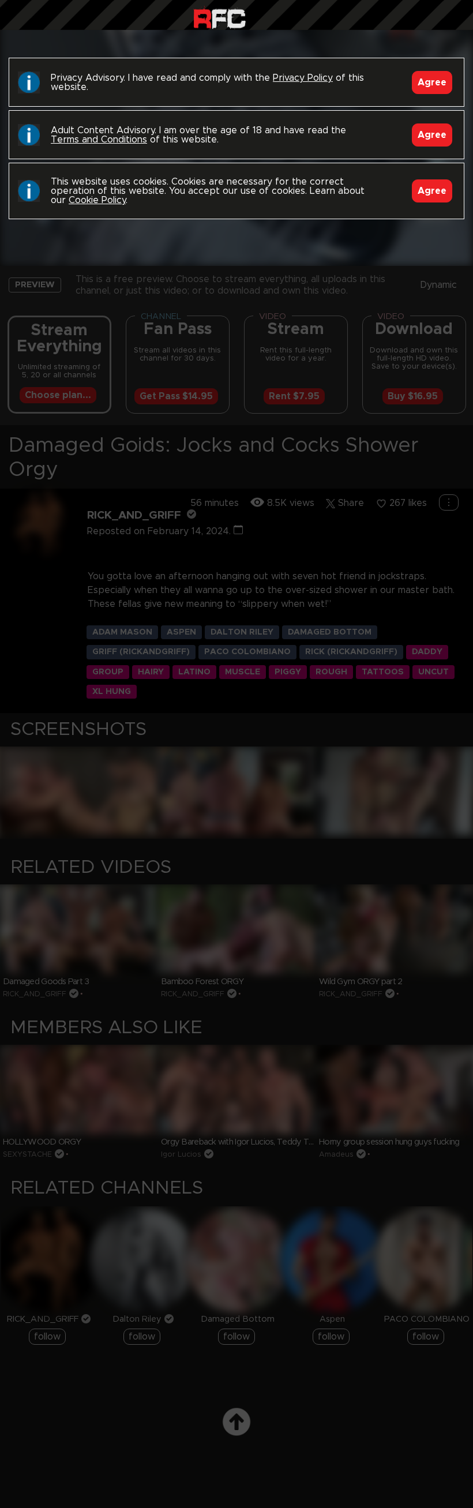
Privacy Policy (303, 77)
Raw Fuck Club (219, 17)
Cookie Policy (97, 200)
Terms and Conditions (99, 139)
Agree (432, 82)
